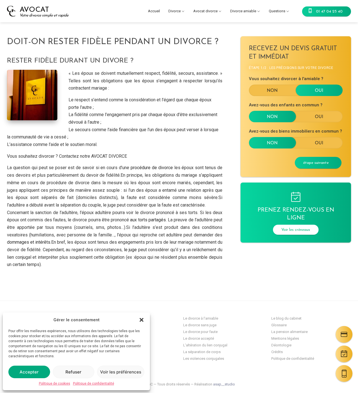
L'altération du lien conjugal (205, 345)
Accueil (154, 11)
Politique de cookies (54, 383)
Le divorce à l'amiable (200, 318)
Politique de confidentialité (93, 383)
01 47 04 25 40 (329, 11)
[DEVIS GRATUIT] (344, 334)
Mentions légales (285, 338)
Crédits (277, 352)
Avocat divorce (205, 11)
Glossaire (279, 325)
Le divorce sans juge (199, 325)
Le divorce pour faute (200, 332)
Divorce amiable (243, 11)
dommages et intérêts (28, 242)
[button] (141, 320)
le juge (131, 249)
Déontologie (281, 345)
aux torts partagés (148, 219)
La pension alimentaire (289, 332)
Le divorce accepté (198, 338)
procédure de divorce (152, 167)
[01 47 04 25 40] (344, 373)
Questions (277, 11)
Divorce (174, 11)
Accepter (29, 372)
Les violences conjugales (203, 358)
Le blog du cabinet (286, 318)
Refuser (73, 372)
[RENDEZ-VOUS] (344, 354)
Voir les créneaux (295, 230)
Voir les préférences (120, 372)
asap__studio (224, 384)
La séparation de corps (202, 352)
